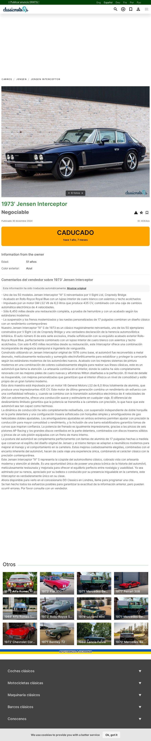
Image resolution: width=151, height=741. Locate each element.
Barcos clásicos (20, 707)
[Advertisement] (75, 47)
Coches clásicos (21, 671)
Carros (7, 79)
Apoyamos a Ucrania (75, 651)
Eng (99, 2)
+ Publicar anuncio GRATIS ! (23, 2)
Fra (125, 2)
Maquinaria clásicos (24, 695)
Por (132, 2)
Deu (118, 2)
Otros (9, 564)
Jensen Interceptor (45, 79)
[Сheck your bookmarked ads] (131, 9)
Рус (139, 2)
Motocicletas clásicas (25, 683)
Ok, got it (111, 734)
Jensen (21, 79)
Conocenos (17, 719)
